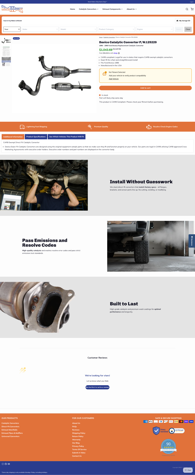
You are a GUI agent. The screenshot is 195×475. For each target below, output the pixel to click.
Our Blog (76, 443)
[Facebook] (6, 464)
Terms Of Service (79, 449)
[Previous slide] (15, 78)
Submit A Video (78, 453)
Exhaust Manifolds (9, 430)
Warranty (76, 439)
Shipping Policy (78, 433)
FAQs (74, 426)
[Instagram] (3, 464)
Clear (188, 29)
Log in (191, 2)
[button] (145, 88)
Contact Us (77, 456)
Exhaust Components (112, 9)
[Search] (186, 9)
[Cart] (191, 9)
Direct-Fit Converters (10, 426)
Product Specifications (36, 136)
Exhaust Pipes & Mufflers (12, 433)
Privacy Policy (78, 446)
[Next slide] (93, 78)
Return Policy (77, 436)
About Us (131, 9)
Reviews (75, 430)
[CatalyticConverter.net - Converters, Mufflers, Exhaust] (12, 9)
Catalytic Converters (87, 9)
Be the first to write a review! (97, 387)
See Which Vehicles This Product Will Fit (66, 136)
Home (72, 9)
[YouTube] (9, 464)
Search (178, 29)
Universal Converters (10, 436)
